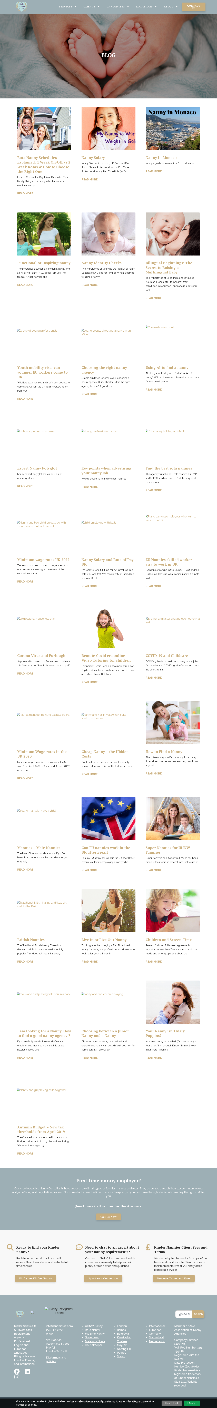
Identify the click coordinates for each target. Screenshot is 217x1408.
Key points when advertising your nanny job (106, 470)
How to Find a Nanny (164, 751)
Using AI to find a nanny (167, 367)
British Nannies (31, 939)
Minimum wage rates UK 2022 (43, 559)
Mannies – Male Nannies (38, 847)
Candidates (116, 6)
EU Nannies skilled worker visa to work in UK (169, 562)
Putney (121, 1352)
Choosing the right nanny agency (104, 369)
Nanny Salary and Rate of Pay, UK (108, 562)
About (169, 6)
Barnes (121, 1330)
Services (65, 6)
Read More (25, 193)
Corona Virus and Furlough (41, 655)
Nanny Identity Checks (102, 262)
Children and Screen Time (169, 939)
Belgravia (123, 1333)
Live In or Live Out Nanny (104, 939)
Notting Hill (124, 1349)
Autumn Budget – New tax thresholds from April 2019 (41, 1129)
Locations (144, 6)
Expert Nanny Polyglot (37, 468)
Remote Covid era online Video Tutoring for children (106, 657)
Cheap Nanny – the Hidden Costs (105, 754)
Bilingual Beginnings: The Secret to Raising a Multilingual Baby (169, 267)
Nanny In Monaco (161, 157)
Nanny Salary (93, 157)
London (122, 1326)
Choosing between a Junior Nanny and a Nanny (105, 1033)
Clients (89, 6)
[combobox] (183, 1314)
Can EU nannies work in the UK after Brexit (106, 850)
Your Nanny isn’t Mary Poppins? (165, 1033)
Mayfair (121, 1345)
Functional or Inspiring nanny (44, 262)
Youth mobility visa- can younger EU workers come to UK (42, 372)
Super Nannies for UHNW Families (168, 850)
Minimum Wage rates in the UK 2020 (42, 754)
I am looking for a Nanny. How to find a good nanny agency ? (44, 1033)
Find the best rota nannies (169, 468)
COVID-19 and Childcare (167, 655)
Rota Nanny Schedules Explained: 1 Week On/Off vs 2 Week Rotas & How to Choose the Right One (43, 164)
